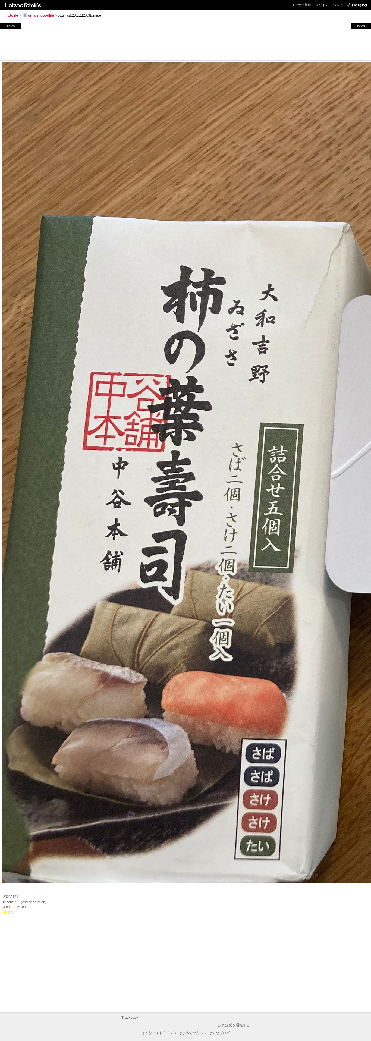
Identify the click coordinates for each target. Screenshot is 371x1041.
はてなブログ (219, 1033)
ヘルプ (337, 5)
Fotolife (11, 15)
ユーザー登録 (301, 5)
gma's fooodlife (41, 15)
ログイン (321, 5)
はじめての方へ (190, 1033)
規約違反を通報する (234, 1025)
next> (361, 26)
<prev (10, 26)
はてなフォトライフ (157, 1033)
